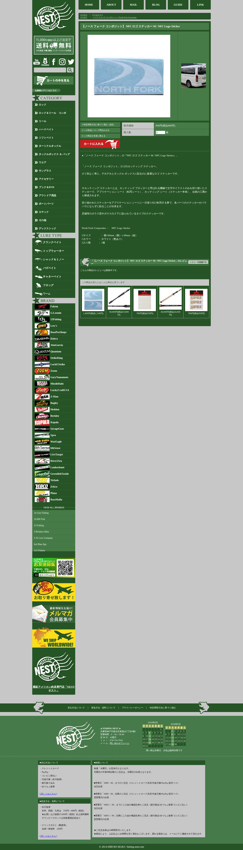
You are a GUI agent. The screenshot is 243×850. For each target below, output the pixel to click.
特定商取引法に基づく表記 (163, 707)
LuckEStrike (57, 364)
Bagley (54, 403)
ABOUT (111, 4)
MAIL (133, 4)
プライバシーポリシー (132, 707)
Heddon (54, 409)
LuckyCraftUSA (59, 390)
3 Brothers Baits (41, 531)
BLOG (156, 4)
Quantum (55, 351)
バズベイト (49, 268)
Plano (53, 493)
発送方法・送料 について (103, 707)
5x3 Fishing (39, 550)
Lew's (53, 325)
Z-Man (54, 396)
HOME (89, 4)
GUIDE (178, 4)
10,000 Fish (39, 519)
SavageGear (57, 428)
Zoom (53, 370)
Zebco (53, 486)
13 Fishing (39, 525)
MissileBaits (57, 383)
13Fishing (55, 319)
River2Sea (56, 460)
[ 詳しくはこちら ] (48, 794)
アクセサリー (97, 15)
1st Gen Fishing (41, 513)
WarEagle (56, 441)
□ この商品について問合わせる (95, 130)
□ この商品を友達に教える (93, 136)
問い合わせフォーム (119, 743)
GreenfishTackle (59, 473)
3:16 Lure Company (43, 538)
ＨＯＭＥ (83, 15)
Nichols (54, 480)
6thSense (55, 448)
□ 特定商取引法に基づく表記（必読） (98, 124)
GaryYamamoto (59, 377)
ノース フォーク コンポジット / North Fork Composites (115, 17)
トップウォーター (53, 250)
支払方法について (76, 707)
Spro (53, 435)
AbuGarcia (56, 345)
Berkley (54, 415)
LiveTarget (56, 454)
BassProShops (58, 332)
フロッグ (48, 285)
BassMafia (56, 499)
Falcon (54, 306)
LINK (200, 4)
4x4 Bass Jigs (40, 544)
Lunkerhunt (57, 467)
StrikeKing (56, 358)
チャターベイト (52, 276)
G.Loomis (55, 312)
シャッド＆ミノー (53, 259)
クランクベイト (52, 242)
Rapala (54, 422)
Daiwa (54, 338)
